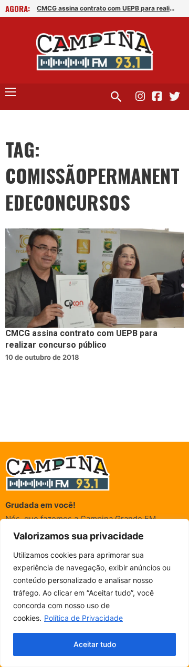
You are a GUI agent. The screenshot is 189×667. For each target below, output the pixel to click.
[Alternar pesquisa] (116, 96)
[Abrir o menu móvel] (10, 92)
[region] (94, 593)
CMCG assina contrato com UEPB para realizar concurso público (107, 8)
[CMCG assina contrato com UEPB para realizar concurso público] (94, 278)
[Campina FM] (95, 50)
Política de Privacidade (83, 617)
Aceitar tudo (95, 644)
